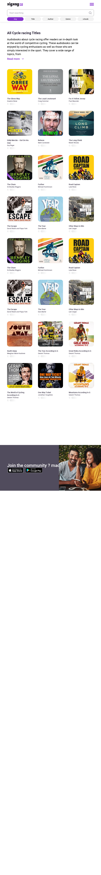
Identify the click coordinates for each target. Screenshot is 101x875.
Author (50, 19)
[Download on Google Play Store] (34, 470)
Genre (68, 19)
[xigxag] (15, 4)
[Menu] (92, 4)
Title (33, 19)
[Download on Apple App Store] (15, 470)
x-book (85, 19)
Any (15, 19)
